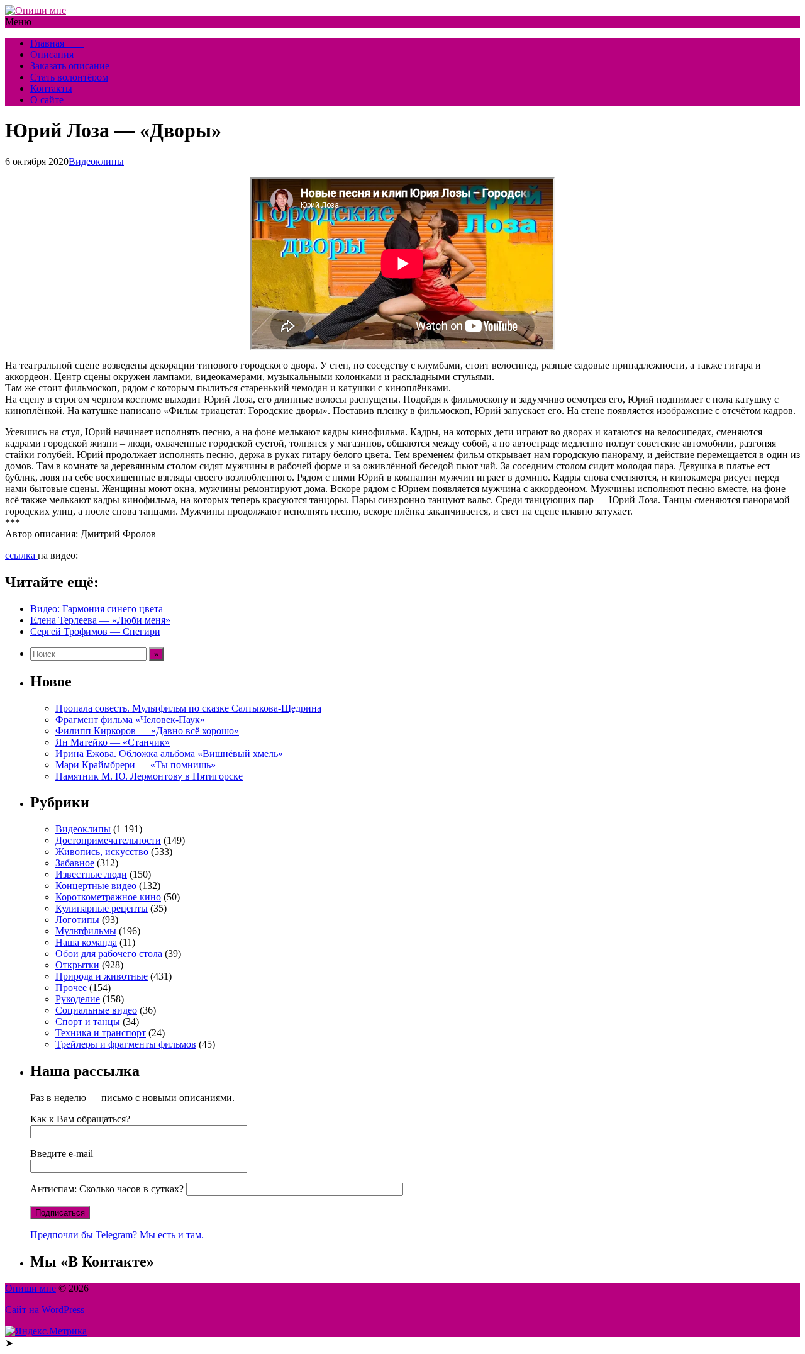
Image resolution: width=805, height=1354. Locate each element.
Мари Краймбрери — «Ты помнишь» (135, 764)
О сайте (55, 99)
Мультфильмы (85, 931)
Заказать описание (69, 65)
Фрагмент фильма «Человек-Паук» (130, 719)
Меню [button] (18, 21)
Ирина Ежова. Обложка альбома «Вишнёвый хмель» (169, 753)
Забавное (74, 863)
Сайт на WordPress (44, 1309)
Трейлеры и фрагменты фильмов (125, 1044)
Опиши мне (30, 1288)
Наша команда (86, 942)
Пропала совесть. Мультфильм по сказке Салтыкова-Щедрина (188, 708)
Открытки (77, 965)
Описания (52, 54)
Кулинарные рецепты (101, 908)
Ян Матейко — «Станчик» (112, 742)
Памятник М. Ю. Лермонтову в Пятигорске (149, 776)
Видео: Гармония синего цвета (96, 608)
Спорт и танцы (87, 1021)
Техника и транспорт (100, 1032)
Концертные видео (95, 885)
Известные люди (91, 874)
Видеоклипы (96, 161)
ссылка (21, 555)
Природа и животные (101, 976)
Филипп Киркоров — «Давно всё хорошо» (147, 730)
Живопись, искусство (101, 851)
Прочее (71, 987)
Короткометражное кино (108, 897)
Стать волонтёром (69, 77)
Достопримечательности (108, 840)
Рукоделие (77, 998)
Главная (57, 43)
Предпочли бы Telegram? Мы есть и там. (117, 1234)
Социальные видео (96, 1010)
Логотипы (77, 919)
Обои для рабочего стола (108, 953)
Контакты (51, 88)
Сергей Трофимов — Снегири (95, 631)
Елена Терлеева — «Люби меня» (100, 620)
